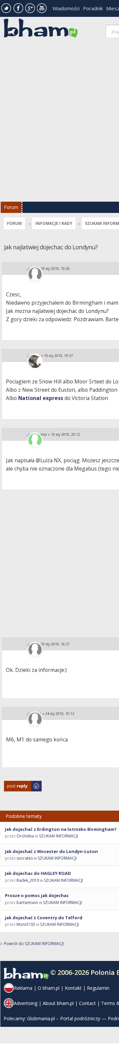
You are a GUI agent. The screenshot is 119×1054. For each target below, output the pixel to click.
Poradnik (93, 8)
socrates (25, 858)
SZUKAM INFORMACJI (58, 836)
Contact (87, 1003)
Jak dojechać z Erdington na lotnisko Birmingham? (61, 829)
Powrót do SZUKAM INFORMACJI (34, 943)
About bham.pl (58, 1003)
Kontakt (73, 988)
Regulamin (98, 988)
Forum (11, 207)
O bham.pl (49, 988)
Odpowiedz (15, 784)
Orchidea (25, 836)
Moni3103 (26, 924)
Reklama (23, 988)
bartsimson (27, 902)
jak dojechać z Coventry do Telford (43, 918)
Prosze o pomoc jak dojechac (37, 895)
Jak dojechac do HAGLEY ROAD (38, 873)
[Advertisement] (59, 121)
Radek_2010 (28, 880)
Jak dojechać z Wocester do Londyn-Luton (51, 851)
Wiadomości (66, 8)
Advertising (25, 1003)
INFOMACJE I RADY (53, 223)
